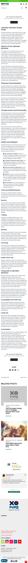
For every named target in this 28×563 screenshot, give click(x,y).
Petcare (8, 407)
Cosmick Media (10, 558)
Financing (21, 4)
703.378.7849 (23, 4)
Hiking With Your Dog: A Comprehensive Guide (20, 377)
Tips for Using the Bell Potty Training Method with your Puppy (14, 411)
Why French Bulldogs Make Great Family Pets (14, 445)
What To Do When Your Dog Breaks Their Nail (7, 377)
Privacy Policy (18, 558)
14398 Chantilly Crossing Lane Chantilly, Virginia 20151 (8, 531)
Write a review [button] (16, 469)
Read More (8, 416)
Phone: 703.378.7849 (6, 535)
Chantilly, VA (4, 8)
